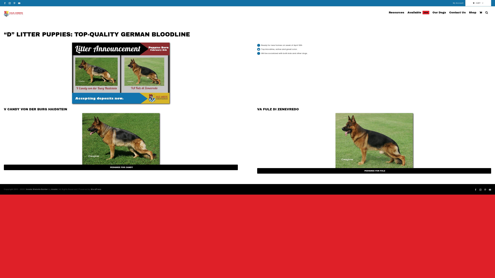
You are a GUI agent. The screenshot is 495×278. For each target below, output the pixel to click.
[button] (486, 12)
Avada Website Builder (37, 189)
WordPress (96, 189)
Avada (54, 189)
